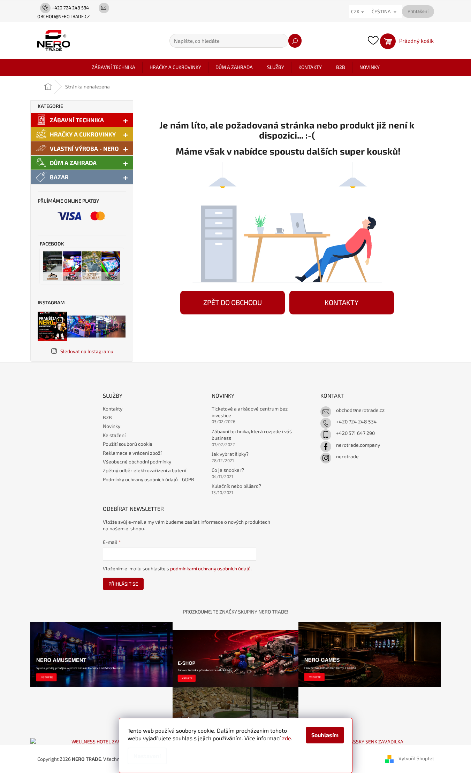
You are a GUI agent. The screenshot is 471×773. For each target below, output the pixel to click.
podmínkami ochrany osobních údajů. (211, 568)
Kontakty (112, 409)
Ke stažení (114, 435)
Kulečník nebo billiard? (236, 486)
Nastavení (147, 755)
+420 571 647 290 (355, 433)
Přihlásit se (123, 584)
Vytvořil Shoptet (416, 758)
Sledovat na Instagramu (86, 351)
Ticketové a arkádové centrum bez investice (250, 412)
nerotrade (347, 456)
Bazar (59, 176)
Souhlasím (325, 735)
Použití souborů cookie (127, 444)
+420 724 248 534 (356, 421)
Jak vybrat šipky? (230, 454)
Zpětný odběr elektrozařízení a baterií (144, 470)
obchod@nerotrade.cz (360, 410)
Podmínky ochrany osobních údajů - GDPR (148, 479)
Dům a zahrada (73, 162)
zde (286, 738)
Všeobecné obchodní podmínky (137, 461)
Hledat (295, 41)
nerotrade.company (358, 445)
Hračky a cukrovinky (83, 134)
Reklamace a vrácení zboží (132, 453)
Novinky (111, 426)
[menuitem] (113, 67)
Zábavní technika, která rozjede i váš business (252, 434)
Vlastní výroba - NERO (84, 148)
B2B (107, 417)
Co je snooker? (228, 470)
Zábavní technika (77, 119)
